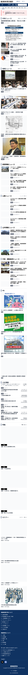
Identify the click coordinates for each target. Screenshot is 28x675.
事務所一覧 (4, 638)
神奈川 (9, 7)
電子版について (9, 5)
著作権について (5, 622)
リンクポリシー (5, 623)
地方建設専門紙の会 (6, 653)
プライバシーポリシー (6, 620)
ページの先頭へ (14, 670)
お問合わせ (18, 1)
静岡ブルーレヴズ (5, 655)
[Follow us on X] (2, 662)
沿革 (2, 640)
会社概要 (3, 637)
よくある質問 (4, 627)
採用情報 (3, 642)
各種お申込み (12, 5)
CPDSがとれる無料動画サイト (8, 650)
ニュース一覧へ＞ (23, 164)
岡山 (22, 7)
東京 (6, 7)
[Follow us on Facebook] (5, 662)
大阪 (17, 7)
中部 (14, 7)
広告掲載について (5, 625)
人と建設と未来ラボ (6, 652)
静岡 (12, 7)
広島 (25, 7)
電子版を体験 (16, 5)
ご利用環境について (6, 618)
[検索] (26, 5)
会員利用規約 (4, 614)
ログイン (23, 1)
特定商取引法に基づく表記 (7, 616)
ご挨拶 (3, 635)
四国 (19, 7)
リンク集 (3, 644)
